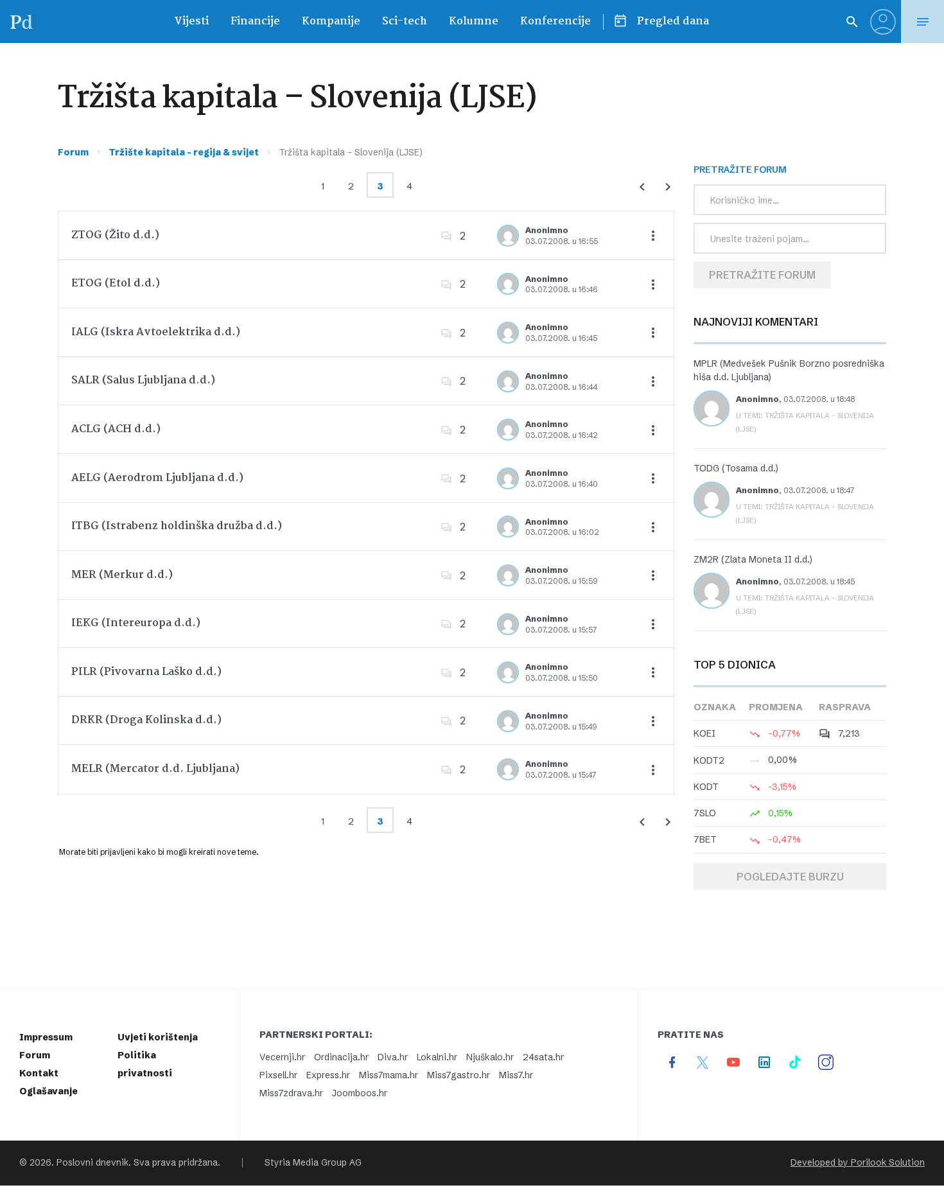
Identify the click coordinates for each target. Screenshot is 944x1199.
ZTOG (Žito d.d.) (115, 235)
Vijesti (191, 21)
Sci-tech (404, 21)
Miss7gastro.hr (458, 1075)
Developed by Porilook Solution (858, 1162)
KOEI (704, 733)
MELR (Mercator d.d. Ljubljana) (155, 769)
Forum (73, 152)
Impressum (46, 1037)
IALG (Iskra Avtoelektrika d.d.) (155, 332)
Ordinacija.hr (341, 1057)
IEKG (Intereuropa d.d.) (135, 623)
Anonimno (546, 230)
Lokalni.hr (437, 1057)
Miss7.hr (516, 1075)
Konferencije (555, 21)
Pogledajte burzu (790, 876)
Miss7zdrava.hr (291, 1093)
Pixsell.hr (278, 1075)
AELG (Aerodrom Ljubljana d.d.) (157, 478)
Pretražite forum (762, 274)
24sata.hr (543, 1057)
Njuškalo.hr (490, 1057)
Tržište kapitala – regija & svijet (184, 152)
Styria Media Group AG (313, 1162)
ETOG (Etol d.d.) (115, 283)
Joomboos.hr (359, 1093)
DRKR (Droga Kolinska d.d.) (146, 720)
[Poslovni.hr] (21, 21)
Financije (255, 21)
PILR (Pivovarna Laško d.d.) (146, 672)
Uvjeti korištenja (158, 1037)
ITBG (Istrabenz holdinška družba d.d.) (176, 526)
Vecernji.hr (282, 1057)
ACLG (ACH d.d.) (116, 429)
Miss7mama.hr (388, 1075)
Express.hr (328, 1075)
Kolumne (473, 21)
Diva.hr (393, 1057)
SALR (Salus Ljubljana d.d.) (143, 380)
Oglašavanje (48, 1091)
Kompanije (331, 21)
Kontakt (38, 1073)
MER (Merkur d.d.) (122, 575)
